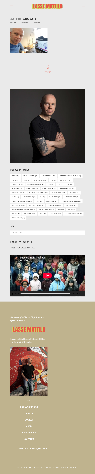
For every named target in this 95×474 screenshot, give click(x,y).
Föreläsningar (29, 407)
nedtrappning (29, 197)
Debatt (29, 413)
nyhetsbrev (54, 197)
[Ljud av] (78, 294)
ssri (61, 209)
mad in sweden (18, 192)
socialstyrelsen (46, 209)
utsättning (55, 213)
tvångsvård (29, 213)
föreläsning (32, 188)
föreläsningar (49, 188)
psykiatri (51, 201)
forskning (17, 188)
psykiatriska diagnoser (71, 201)
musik (15, 197)
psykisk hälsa (18, 205)
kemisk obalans (67, 188)
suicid (71, 209)
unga (43, 213)
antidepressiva (48, 176)
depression (65, 180)
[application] (47, 275)
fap (69, 184)
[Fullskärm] (83, 294)
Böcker (29, 420)
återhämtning (18, 218)
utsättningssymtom (73, 213)
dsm (50, 184)
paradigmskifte (71, 197)
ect (60, 184)
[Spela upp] (13, 294)
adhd (15, 176)
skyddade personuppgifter (23, 209)
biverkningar (40, 180)
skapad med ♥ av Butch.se (62, 467)
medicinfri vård (58, 192)
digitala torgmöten (35, 184)
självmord (71, 205)
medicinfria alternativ (38, 192)
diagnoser (17, 184)
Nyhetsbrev (29, 433)
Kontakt (29, 439)
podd (39, 201)
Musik (29, 426)
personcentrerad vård (22, 201)
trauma (16, 213)
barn (27, 180)
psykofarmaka (54, 205)
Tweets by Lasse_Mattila (22, 248)
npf (42, 197)
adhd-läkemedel (30, 176)
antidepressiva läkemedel (70, 176)
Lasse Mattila (34, 22)
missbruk (74, 192)
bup (53, 180)
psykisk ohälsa (36, 205)
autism (15, 180)
